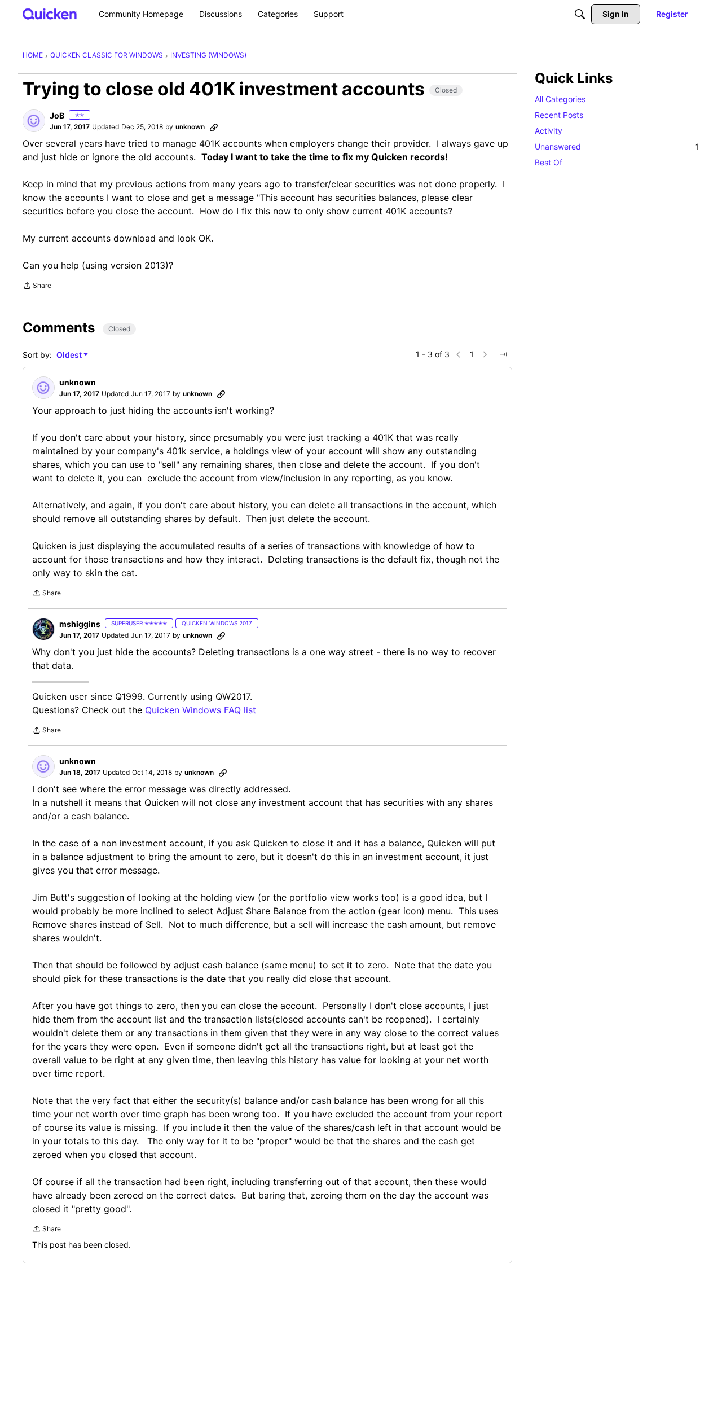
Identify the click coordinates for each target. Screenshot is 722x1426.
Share (37, 286)
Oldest (69, 355)
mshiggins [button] (79, 624)
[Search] (580, 14)
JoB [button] (57, 115)
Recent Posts (559, 115)
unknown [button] (190, 126)
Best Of (548, 162)
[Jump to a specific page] (503, 354)
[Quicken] (50, 14)
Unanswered (617, 146)
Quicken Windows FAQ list (200, 710)
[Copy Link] (214, 127)
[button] (34, 120)
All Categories (560, 99)
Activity (548, 130)
